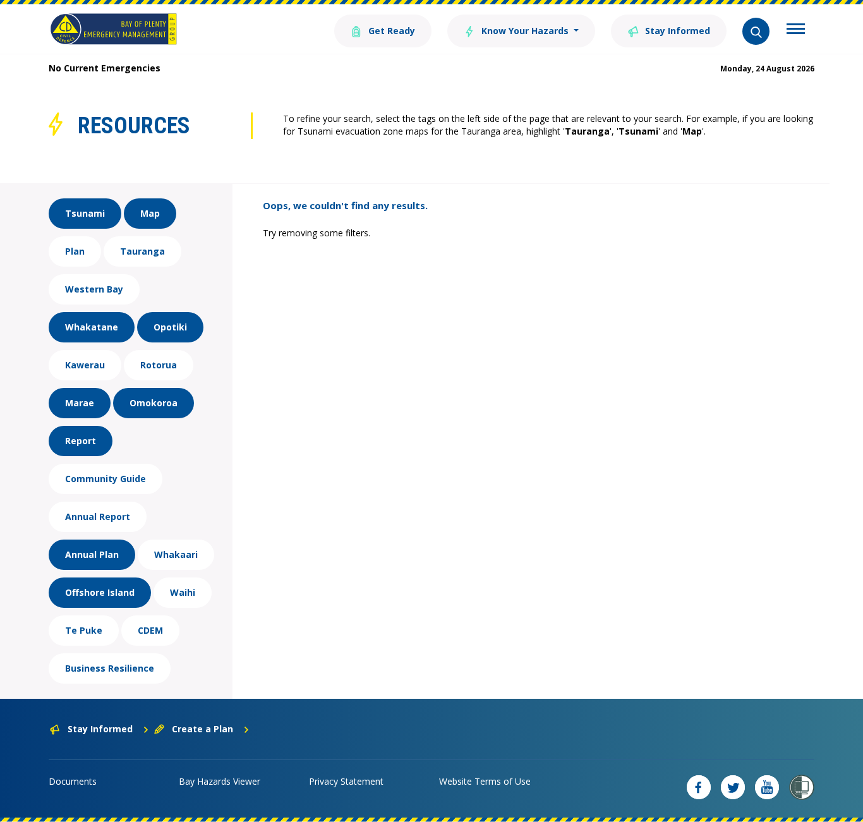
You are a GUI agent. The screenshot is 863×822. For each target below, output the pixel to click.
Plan (75, 251)
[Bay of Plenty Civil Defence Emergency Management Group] (113, 29)
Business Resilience (109, 668)
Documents (73, 781)
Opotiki (170, 327)
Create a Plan (202, 729)
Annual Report (97, 517)
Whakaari (176, 554)
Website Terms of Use (485, 781)
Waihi (182, 592)
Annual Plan (92, 554)
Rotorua (158, 365)
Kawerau (85, 365)
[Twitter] (733, 787)
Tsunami (85, 213)
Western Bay (94, 289)
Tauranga (142, 251)
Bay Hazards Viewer (219, 781)
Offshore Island (100, 592)
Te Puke (83, 630)
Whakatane (91, 327)
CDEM (150, 630)
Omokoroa (154, 403)
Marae (79, 403)
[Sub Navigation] (795, 30)
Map (150, 213)
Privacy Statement (346, 781)
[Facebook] (699, 787)
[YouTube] (767, 787)
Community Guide (105, 479)
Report (80, 441)
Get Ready (390, 31)
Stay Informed (676, 31)
